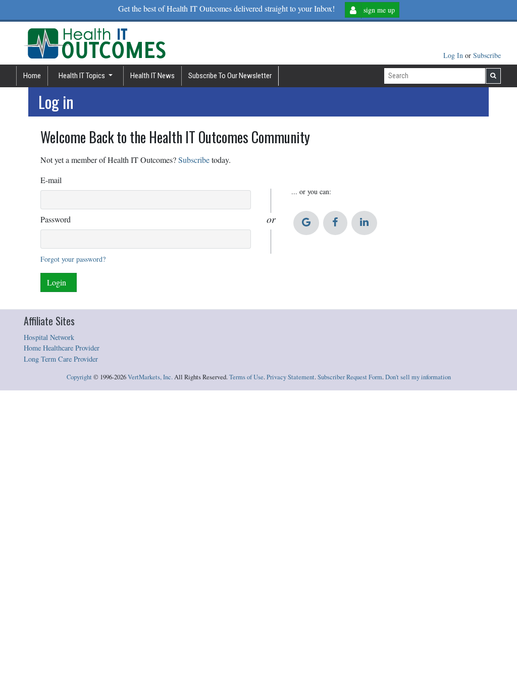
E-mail (51, 180)
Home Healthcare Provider (61, 348)
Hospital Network (49, 337)
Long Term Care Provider (61, 359)
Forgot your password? (73, 259)
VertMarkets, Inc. (150, 377)
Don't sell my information (418, 377)
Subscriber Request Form (350, 377)
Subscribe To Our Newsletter (230, 75)
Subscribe (487, 55)
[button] (306, 223)
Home (32, 75)
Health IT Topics (83, 75)
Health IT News (152, 75)
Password (55, 219)
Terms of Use (246, 377)
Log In (454, 55)
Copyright (79, 377)
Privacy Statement (291, 377)
